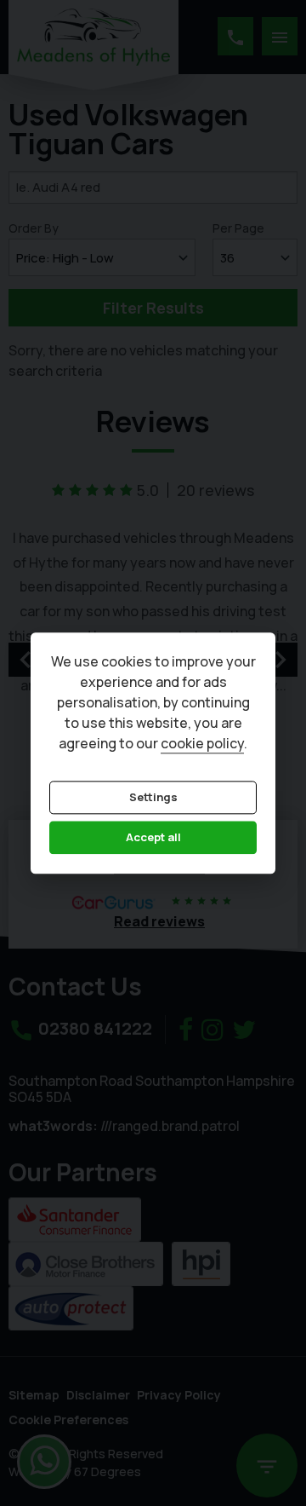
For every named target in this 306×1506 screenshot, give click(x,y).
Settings (153, 797)
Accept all (153, 837)
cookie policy (202, 743)
